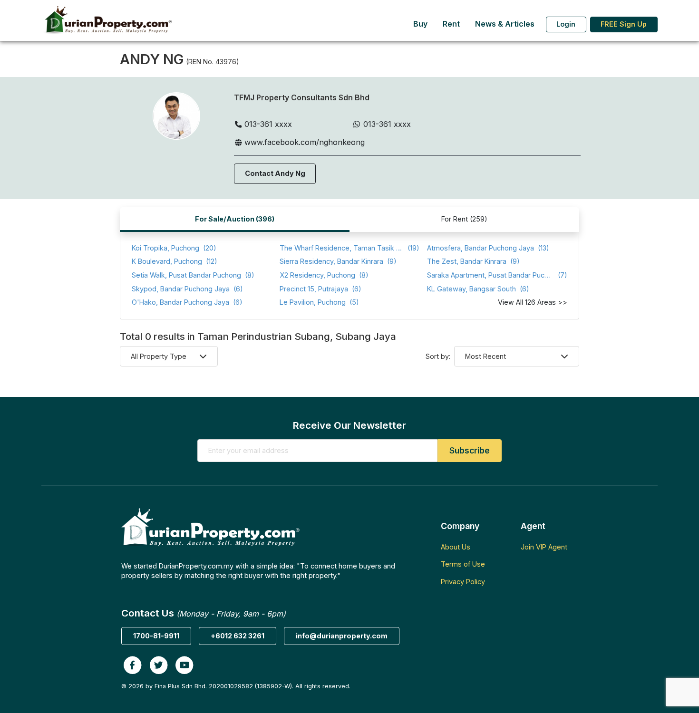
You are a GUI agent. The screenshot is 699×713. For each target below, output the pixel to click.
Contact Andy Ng (275, 173)
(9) (338, 261)
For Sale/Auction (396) (234, 219)
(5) (319, 302)
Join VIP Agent (544, 547)
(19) (350, 248)
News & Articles (504, 24)
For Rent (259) (464, 219)
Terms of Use (463, 564)
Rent (451, 24)
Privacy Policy (463, 582)
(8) (193, 275)
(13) (488, 248)
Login (565, 24)
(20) (174, 248)
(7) (497, 275)
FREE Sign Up (624, 24)
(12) (174, 261)
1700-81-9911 (156, 636)
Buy (420, 24)
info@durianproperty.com (342, 636)
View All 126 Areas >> (532, 302)
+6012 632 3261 (237, 636)
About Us (455, 547)
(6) (187, 289)
